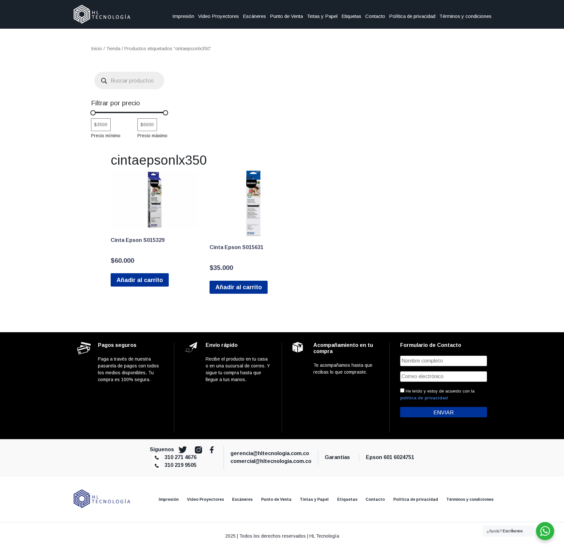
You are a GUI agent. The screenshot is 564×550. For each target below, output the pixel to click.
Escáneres (254, 16)
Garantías (338, 457)
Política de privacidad (412, 16)
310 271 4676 (180, 457)
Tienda (113, 48)
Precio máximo (152, 135)
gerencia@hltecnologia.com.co (269, 453)
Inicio (96, 48)
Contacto (375, 16)
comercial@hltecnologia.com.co (270, 461)
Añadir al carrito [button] (140, 280)
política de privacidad (424, 397)
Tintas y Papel (322, 16)
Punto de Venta (286, 16)
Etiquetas (351, 16)
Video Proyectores (218, 16)
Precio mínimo (105, 135)
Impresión (183, 16)
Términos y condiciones (465, 16)
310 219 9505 (180, 465)
